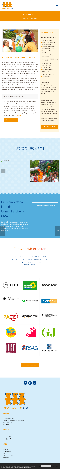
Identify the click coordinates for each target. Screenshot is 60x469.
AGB (4, 453)
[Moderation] (18, 166)
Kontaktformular (7, 451)
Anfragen (18, 115)
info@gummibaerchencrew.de (12, 439)
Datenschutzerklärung (8, 455)
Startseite (5, 449)
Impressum (6, 457)
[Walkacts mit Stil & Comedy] (47, 166)
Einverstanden (46, 466)
